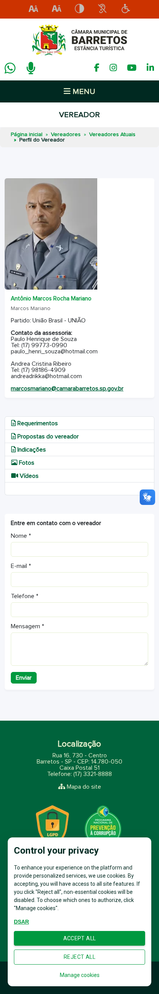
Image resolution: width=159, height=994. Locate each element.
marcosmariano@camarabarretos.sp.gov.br (67, 388)
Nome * (21, 536)
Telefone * (24, 596)
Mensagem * (27, 626)
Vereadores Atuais (112, 134)
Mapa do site (84, 787)
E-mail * (21, 566)
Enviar (24, 678)
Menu (83, 91)
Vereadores (66, 134)
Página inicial (26, 134)
